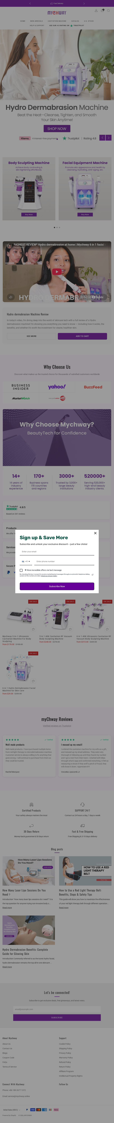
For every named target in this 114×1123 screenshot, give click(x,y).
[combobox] (26, 561)
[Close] (95, 533)
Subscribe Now (57, 586)
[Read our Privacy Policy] (92, 574)
